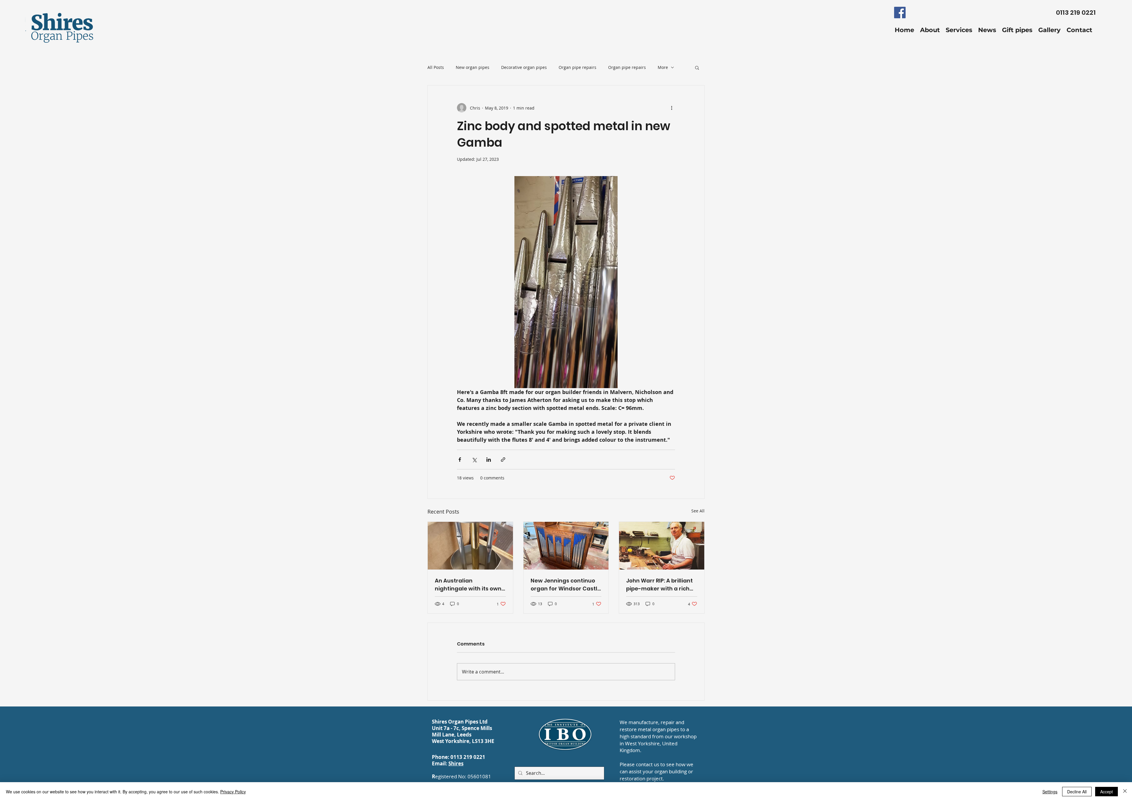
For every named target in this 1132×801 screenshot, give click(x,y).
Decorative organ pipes (524, 67)
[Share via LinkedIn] (488, 459)
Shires (455, 763)
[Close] (1124, 791)
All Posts (435, 67)
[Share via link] (503, 459)
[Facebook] (900, 12)
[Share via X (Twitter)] (474, 459)
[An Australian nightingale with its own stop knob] (470, 546)
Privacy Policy (233, 792)
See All (698, 511)
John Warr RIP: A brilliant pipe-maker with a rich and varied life (659, 585)
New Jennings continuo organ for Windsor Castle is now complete (566, 585)
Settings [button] (1049, 792)
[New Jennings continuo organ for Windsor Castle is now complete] (566, 546)
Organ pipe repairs (577, 67)
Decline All (1077, 792)
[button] (697, 67)
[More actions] (671, 107)
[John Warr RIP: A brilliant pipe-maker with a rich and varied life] (661, 546)
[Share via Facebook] (460, 459)
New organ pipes (472, 67)
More (663, 67)
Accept (1106, 792)
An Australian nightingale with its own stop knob (468, 585)
